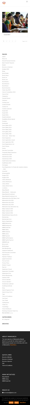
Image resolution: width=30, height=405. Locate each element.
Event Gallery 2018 (6, 125)
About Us (4, 58)
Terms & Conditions (7, 296)
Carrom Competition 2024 (8, 92)
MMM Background (6, 225)
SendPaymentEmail (7, 286)
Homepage (5, 165)
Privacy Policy (5, 263)
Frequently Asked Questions (9, 152)
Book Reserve (5, 83)
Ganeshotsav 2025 (7, 156)
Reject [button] (16, 402)
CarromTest (5, 94)
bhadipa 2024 (5, 69)
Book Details (5, 73)
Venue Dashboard (6, 309)
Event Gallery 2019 (6, 127)
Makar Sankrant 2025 (7, 211)
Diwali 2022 (5, 111)
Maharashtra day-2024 (8, 202)
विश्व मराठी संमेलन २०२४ (7, 313)
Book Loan (5, 79)
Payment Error (5, 254)
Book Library (5, 75)
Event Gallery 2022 (6, 129)
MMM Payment (6, 236)
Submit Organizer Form (8, 290)
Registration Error (6, 273)
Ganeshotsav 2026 (7, 158)
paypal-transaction (7, 259)
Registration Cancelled (8, 271)
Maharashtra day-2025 (8, 204)
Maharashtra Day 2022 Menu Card (10, 198)
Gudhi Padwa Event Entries (9, 161)
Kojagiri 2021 (5, 175)
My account (5, 244)
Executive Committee (7, 150)
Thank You (5, 304)
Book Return (5, 86)
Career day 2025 (6, 90)
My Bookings (5, 246)
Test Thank (5, 300)
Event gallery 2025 (6, 131)
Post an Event (5, 261)
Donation (4, 121)
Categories (5, 96)
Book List (4, 77)
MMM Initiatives (6, 231)
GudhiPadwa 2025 (6, 163)
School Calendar (6, 279)
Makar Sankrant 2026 (7, 213)
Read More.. (13, 345)
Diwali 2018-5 (7, 34)
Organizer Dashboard (7, 250)
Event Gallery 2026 (6, 133)
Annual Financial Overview (8, 61)
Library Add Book (6, 179)
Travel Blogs (5, 306)
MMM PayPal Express (7, 238)
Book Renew (5, 81)
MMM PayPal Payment (7, 240)
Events (4, 148)
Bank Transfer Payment (8, 63)
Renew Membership (7, 275)
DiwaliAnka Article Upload (8, 119)
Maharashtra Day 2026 (8, 200)
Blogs (3, 71)
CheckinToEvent (6, 98)
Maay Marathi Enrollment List (9, 196)
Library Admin (5, 183)
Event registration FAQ (7, 142)
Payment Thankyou (7, 256)
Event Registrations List (8, 144)
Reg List (4, 267)
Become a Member (7, 357)
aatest (3, 56)
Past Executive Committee (9, 252)
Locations (4, 188)
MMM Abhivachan (6, 223)
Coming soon (5, 102)
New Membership (6, 248)
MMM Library (5, 233)
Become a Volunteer (7, 67)
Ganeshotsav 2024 (7, 154)
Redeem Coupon (6, 265)
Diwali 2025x (5, 115)
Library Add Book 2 (7, 181)
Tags (3, 294)
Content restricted (6, 108)
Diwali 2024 (5, 113)
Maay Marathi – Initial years (9, 192)
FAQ (3, 363)
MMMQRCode (5, 242)
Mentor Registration (7, 221)
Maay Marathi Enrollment (8, 194)
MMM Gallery (5, 229)
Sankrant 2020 (5, 277)
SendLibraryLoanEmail (7, 284)
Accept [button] (11, 402)
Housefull (4, 171)
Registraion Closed (7, 269)
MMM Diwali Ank (6, 227)
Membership (5, 217)
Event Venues (5, 146)
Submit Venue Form (7, 292)
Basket (4, 65)
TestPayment (5, 302)
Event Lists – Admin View (8, 136)
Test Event (5, 298)
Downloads (5, 123)
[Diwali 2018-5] (15, 22)
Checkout (4, 100)
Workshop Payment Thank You (10, 311)
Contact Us (5, 106)
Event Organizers (6, 138)
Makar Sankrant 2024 (7, 208)
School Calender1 (6, 281)
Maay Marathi (5, 190)
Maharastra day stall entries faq (10, 206)
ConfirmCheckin (6, 104)
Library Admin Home (7, 186)
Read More (23, 402)
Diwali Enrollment (6, 117)
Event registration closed (8, 140)
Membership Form (6, 219)
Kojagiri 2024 (5, 177)
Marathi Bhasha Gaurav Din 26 (9, 215)
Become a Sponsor (7, 361)
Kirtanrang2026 (6, 173)
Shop (3, 288)
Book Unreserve (6, 88)
